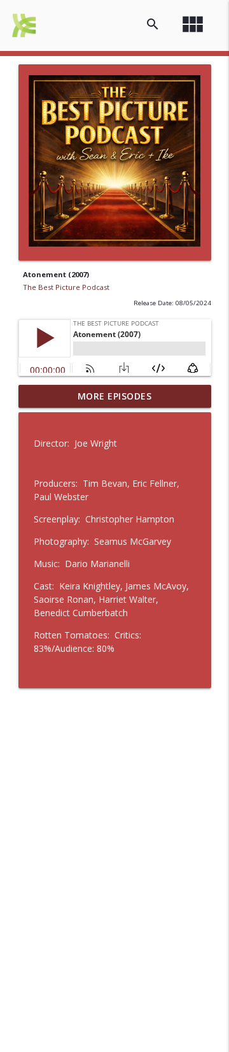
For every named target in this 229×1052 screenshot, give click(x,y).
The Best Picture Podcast (66, 287)
